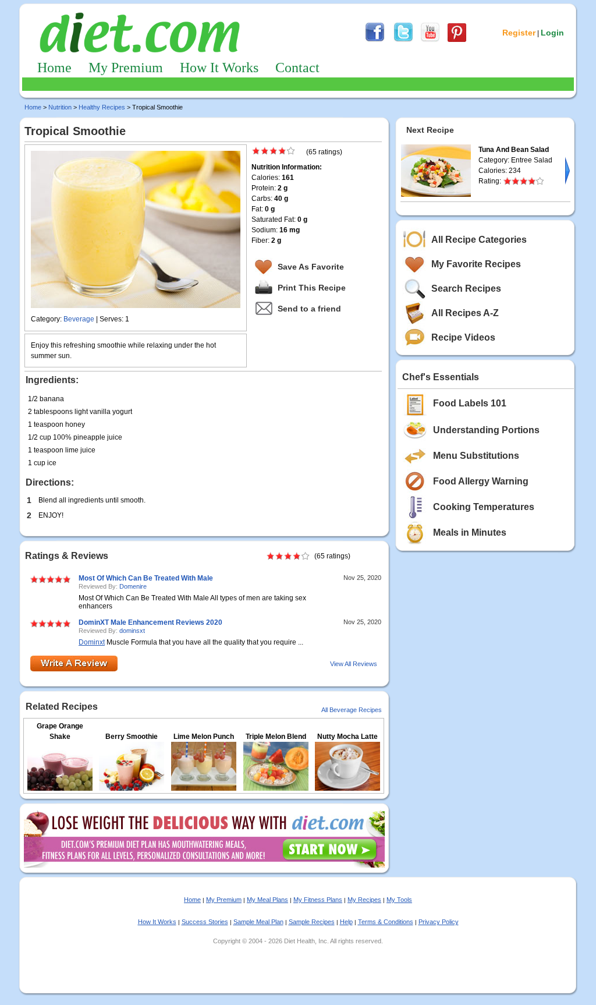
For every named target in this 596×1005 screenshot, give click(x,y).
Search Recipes (466, 288)
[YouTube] (430, 40)
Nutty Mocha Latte (347, 736)
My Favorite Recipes (476, 264)
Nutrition (60, 107)
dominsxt (132, 630)
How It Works (219, 67)
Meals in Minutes (469, 532)
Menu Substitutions (476, 456)
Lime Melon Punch (203, 736)
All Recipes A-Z (465, 313)
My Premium (125, 67)
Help (346, 921)
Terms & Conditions (385, 921)
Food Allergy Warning (480, 481)
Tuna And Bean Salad (513, 150)
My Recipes (364, 899)
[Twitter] (403, 40)
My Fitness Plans (317, 899)
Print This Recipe (312, 287)
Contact (297, 67)
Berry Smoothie (131, 736)
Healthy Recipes (102, 107)
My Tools (399, 899)
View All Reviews (353, 663)
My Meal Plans (267, 899)
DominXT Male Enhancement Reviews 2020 (150, 622)
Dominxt (92, 642)
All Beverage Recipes (351, 709)
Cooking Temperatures (483, 507)
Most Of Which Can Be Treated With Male (146, 578)
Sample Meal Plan (258, 921)
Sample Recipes (312, 921)
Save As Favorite (311, 266)
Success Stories (205, 921)
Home (54, 67)
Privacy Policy (438, 921)
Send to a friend (309, 308)
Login (552, 32)
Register (518, 32)
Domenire (133, 586)
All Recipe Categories (479, 240)
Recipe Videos (463, 337)
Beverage (78, 319)
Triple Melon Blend (276, 736)
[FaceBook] (375, 40)
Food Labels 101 (469, 403)
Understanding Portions (486, 430)
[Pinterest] (457, 40)
